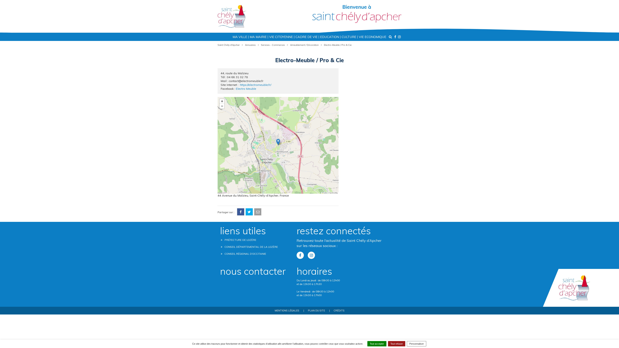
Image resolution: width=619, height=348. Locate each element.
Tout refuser (396, 343)
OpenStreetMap (333, 193)
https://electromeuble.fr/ (255, 85)
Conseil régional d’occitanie (245, 253)
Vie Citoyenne (281, 37)
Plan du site (316, 310)
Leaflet (325, 193)
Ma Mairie (258, 37)
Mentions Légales (287, 310)
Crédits (339, 310)
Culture (349, 37)
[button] (278, 142)
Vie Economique (372, 37)
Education (329, 37)
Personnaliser (416, 343)
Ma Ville (240, 37)
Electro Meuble (246, 89)
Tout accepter (377, 343)
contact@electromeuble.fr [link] (246, 81)
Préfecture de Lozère (240, 240)
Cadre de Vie (306, 37)
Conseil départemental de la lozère (251, 246)
